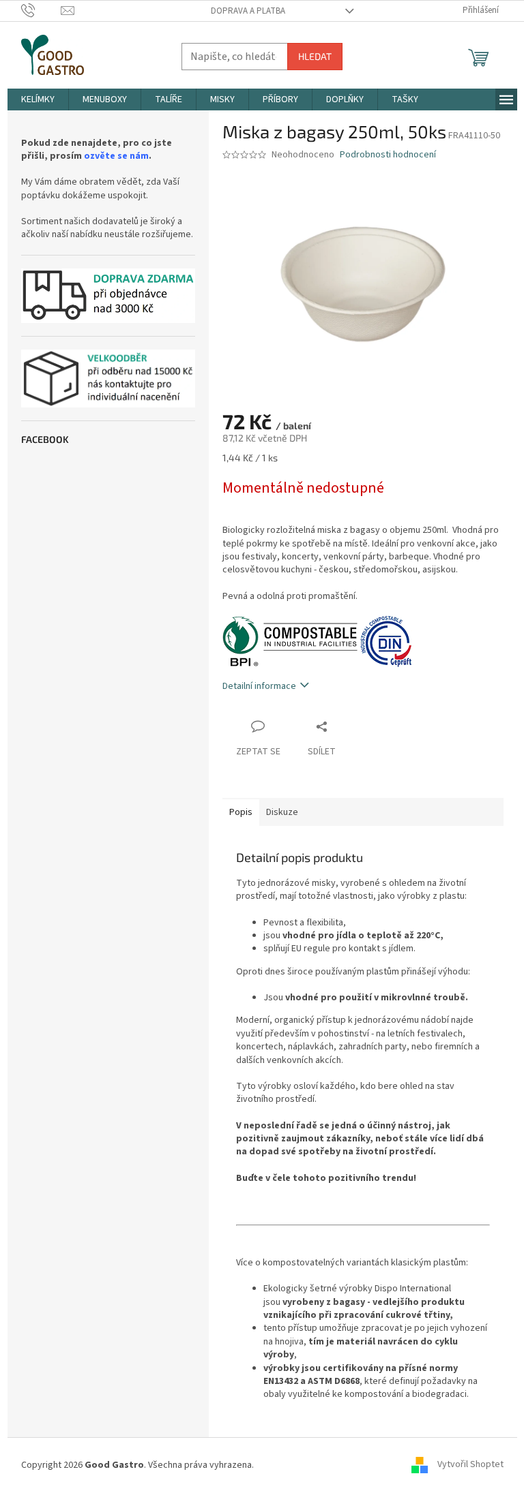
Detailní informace (259, 686)
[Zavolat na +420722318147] (41, 10)
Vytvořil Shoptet (470, 1465)
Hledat (315, 56)
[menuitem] (38, 99)
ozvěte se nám (116, 156)
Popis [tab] (240, 812)
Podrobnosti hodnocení (388, 155)
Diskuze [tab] (282, 812)
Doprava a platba (248, 11)
